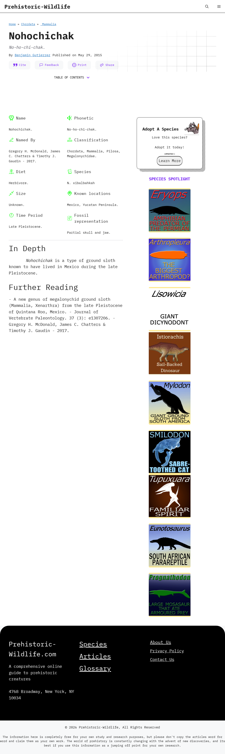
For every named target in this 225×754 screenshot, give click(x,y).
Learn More (170, 160)
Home (12, 24)
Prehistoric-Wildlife (37, 6)
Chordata (28, 24)
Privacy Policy (167, 650)
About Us (160, 642)
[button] (207, 6)
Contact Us (162, 659)
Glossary (95, 668)
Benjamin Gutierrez (32, 55)
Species (93, 644)
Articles (95, 656)
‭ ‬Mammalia (48, 24)
